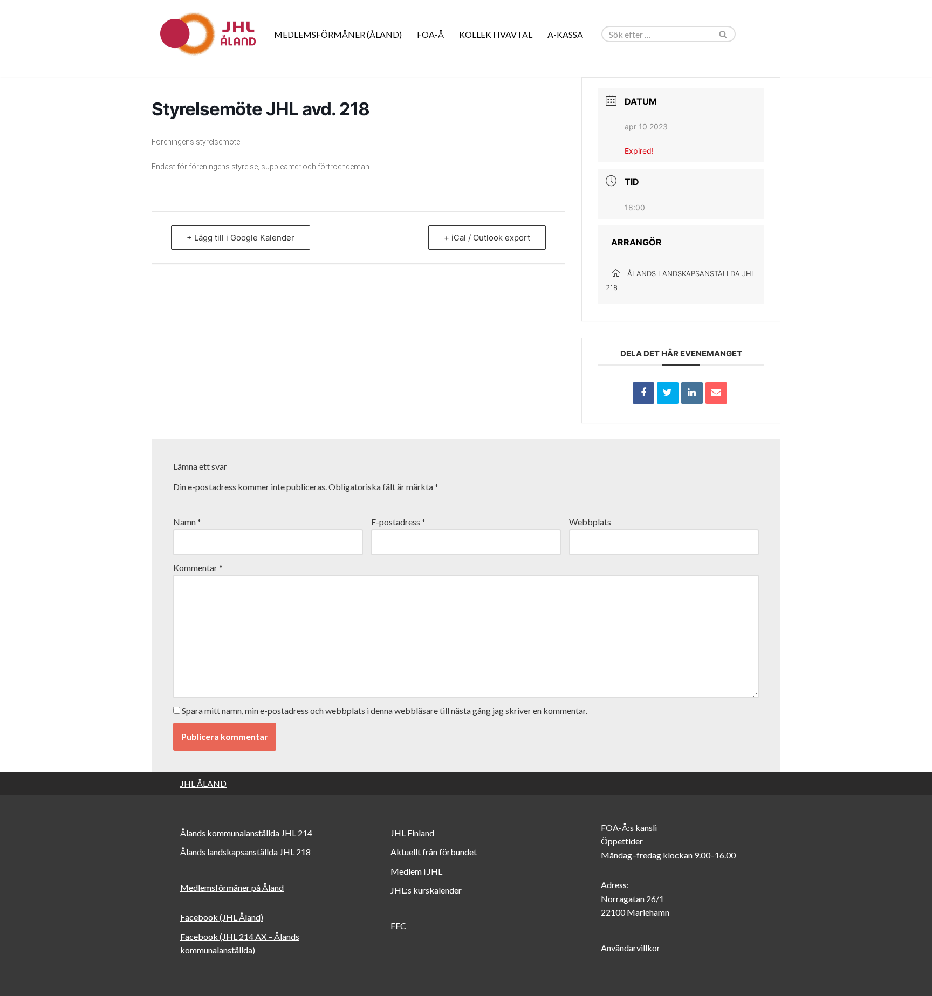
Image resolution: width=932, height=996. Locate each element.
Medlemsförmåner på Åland (232, 887)
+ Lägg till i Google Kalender (240, 237)
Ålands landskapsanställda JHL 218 (245, 852)
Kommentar (198, 567)
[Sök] (723, 34)
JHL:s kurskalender (426, 890)
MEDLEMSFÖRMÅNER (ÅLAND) (338, 34)
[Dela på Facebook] (643, 393)
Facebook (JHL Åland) (221, 917)
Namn (187, 522)
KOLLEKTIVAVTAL (495, 34)
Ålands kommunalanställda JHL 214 (246, 833)
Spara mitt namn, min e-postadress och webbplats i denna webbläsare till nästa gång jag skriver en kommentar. (384, 710)
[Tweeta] (668, 393)
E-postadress (398, 522)
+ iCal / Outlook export (487, 237)
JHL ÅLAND (203, 783)
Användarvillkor (630, 948)
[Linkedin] (692, 393)
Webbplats (590, 522)
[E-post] (716, 393)
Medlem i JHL (416, 871)
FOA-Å (430, 34)
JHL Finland (412, 833)
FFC (398, 926)
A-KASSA (565, 34)
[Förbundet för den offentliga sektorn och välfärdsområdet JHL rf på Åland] (207, 34)
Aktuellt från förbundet (433, 852)
